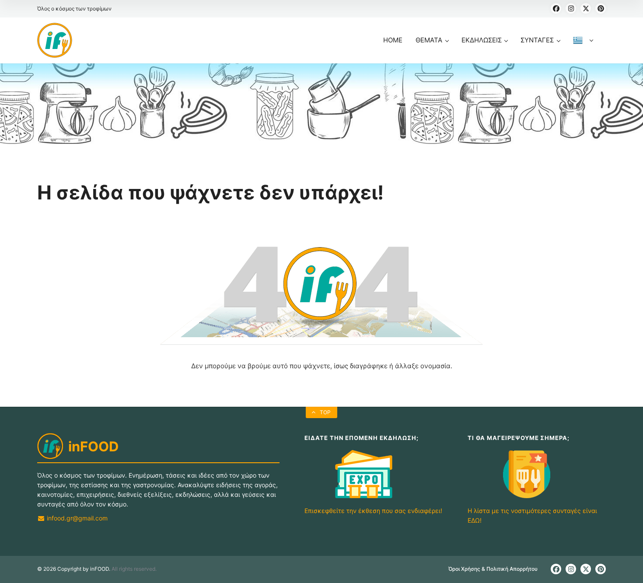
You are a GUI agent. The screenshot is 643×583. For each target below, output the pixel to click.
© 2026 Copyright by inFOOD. (73, 569)
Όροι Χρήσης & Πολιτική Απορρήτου (493, 569)
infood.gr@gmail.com (76, 518)
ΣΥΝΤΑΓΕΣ (537, 40)
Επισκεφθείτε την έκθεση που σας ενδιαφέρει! (373, 510)
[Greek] (583, 49)
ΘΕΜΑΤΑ (429, 40)
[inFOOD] (54, 40)
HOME (392, 40)
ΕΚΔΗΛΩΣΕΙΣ (481, 40)
